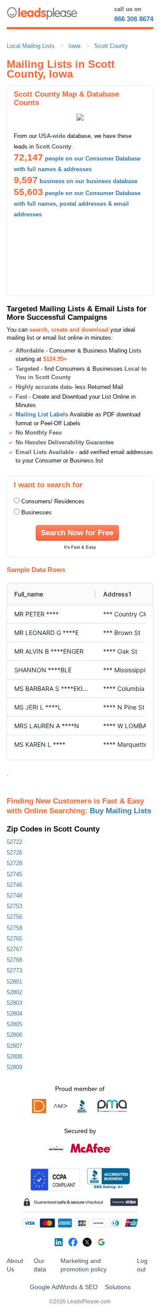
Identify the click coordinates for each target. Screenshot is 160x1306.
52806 (14, 1034)
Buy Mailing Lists (120, 810)
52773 (14, 970)
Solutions (118, 1286)
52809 (14, 1067)
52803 (14, 1003)
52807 (14, 1046)
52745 (14, 874)
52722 (14, 842)
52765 (14, 938)
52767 (14, 949)
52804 (14, 1013)
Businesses (36, 512)
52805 (14, 1024)
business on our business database (88, 181)
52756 (14, 917)
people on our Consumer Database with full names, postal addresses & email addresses (77, 204)
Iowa (74, 46)
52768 (14, 960)
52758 (14, 928)
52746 (14, 885)
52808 (14, 1056)
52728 (14, 863)
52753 (14, 906)
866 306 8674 (133, 19)
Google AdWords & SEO (64, 1286)
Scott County (111, 46)
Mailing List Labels (42, 414)
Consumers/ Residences (52, 501)
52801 (14, 981)
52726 (14, 852)
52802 (14, 992)
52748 (14, 895)
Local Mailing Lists (31, 46)
